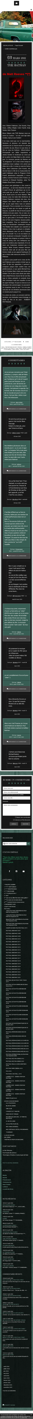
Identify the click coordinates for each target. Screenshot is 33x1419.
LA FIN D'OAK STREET (9, 1225)
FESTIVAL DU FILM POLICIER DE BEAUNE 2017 (17, 1019)
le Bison (19, 464)
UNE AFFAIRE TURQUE (10, 1239)
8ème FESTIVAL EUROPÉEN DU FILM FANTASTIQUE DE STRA (17, 920)
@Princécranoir (7, 1313)
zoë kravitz (11, 348)
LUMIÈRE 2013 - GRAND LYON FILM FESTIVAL (15, 1090)
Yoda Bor (5, 1295)
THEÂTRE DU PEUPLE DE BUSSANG (13, 1139)
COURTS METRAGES (10, 906)
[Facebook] (9, 871)
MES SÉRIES (7, 1137)
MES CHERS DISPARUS (12, 1126)
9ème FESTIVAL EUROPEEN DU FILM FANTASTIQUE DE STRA (17, 924)
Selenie (19, 632)
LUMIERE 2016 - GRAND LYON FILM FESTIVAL (15, 1081)
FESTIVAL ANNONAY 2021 (13, 969)
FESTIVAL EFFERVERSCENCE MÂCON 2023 (16, 1036)
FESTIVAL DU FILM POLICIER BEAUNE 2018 (16, 998)
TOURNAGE (9, 1132)
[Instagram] (16, 871)
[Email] (16, 3)
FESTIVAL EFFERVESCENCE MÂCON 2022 (17, 1051)
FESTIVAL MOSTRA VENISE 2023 (15, 1061)
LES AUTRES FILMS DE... (12, 1124)
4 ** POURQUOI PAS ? (10, 893)
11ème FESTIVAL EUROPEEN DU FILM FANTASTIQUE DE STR (16, 915)
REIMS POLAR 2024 (11, 1098)
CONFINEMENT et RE (9, 904)
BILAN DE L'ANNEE (11, 1105)
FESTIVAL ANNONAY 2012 (13, 944)
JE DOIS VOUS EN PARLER (11, 1101)
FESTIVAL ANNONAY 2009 (13, 936)
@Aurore (15, 763)
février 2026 (7, 1380)
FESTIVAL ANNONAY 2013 (13, 947)
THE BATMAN (16, 65)
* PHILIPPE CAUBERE (9, 884)
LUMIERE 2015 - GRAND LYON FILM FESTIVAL (15, 1077)
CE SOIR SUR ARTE (8, 1245)
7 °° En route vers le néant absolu (13, 900)
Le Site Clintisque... (8, 1150)
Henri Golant (19, 402)
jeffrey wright (27, 348)
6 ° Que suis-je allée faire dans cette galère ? (16, 897)
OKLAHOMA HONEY (9, 1205)
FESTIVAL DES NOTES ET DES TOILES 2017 (16, 981)
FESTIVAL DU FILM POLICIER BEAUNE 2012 (16, 989)
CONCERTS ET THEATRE (12, 1111)
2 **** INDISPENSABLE (10, 889)
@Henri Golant (16, 432)
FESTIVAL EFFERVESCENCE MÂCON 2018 (17, 1048)
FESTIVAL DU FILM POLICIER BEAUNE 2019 (16, 1002)
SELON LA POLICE (8, 45)
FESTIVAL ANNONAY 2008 (13, 933)
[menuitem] (9, 45)
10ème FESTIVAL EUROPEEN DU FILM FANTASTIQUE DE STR (16, 911)
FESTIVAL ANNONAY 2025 (13, 977)
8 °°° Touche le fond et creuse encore (14, 902)
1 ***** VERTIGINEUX (10, 886)
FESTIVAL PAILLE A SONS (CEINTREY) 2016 (16, 1064)
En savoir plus (23, 1417)
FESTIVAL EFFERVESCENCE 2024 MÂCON (17, 1043)
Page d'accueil (19, 45)
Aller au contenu (6, 1)
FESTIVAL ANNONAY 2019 (13, 963)
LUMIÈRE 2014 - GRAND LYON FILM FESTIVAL (15, 1094)
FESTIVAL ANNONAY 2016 (13, 955)
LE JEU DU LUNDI (10, 1121)
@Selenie (15, 710)
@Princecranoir (17, 595)
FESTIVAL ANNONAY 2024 (13, 974)
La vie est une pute (9, 1135)
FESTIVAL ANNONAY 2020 (13, 966)
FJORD (5, 1218)
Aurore (19, 735)
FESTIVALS (7, 908)
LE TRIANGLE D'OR (9, 1252)
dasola (4, 1304)
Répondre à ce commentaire (17, 409)
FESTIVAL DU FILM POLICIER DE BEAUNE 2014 (17, 1006)
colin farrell (8, 349)
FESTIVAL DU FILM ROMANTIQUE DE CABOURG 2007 (17, 1024)
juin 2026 (6, 1371)
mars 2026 (7, 1378)
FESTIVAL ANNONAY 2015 (13, 952)
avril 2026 (6, 1375)
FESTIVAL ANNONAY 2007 (13, 930)
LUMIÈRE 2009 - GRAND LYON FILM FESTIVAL (15, 1086)
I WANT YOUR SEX (8, 1259)
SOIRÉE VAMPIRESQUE (11, 49)
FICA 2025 (9, 1071)
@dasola (5, 1354)
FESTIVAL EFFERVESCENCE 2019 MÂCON (17, 1040)
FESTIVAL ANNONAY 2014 (13, 950)
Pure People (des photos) (9, 1152)
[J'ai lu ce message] (31, 1414)
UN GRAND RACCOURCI (10, 1232)
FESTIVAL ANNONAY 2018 (13, 961)
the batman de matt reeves (13, 347)
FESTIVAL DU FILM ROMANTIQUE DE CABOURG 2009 (17, 1028)
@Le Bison (15, 499)
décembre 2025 (8, 1385)
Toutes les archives (9, 1390)
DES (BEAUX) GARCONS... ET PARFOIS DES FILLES (16, 1117)
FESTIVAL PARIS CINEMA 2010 (14, 1068)
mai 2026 (6, 1373)
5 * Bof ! (6, 895)
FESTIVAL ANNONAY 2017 (13, 958)
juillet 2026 (7, 1368)
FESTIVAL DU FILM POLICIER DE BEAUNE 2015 (17, 1011)
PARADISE (6, 1212)
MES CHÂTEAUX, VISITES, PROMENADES (17, 1129)
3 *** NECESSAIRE (16, 341)
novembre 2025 (8, 1387)
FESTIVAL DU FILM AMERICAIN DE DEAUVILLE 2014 (17, 985)
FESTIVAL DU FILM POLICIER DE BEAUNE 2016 (17, 1015)
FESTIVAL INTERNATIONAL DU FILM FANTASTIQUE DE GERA (17, 1055)
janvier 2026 (7, 1382)
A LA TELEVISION (10, 1103)
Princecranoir (19, 549)
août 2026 (6, 1366)
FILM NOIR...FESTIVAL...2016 (14, 1074)
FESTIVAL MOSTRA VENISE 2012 (15, 1058)
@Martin (5, 1346)
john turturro (24, 349)
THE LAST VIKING (8, 1266)
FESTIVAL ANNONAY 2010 (13, 939)
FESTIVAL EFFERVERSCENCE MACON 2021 (16, 1032)
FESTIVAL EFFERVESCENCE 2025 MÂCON (17, 1046)
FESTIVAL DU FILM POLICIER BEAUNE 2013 (16, 993)
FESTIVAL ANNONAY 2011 (13, 941)
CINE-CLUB (9, 1108)
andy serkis (15, 349)
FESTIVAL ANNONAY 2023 (13, 972)
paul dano (19, 348)
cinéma (24, 347)
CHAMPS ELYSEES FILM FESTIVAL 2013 (16, 928)
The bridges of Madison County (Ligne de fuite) (15, 1155)
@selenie (15, 662)
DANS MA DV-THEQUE (12, 1114)
